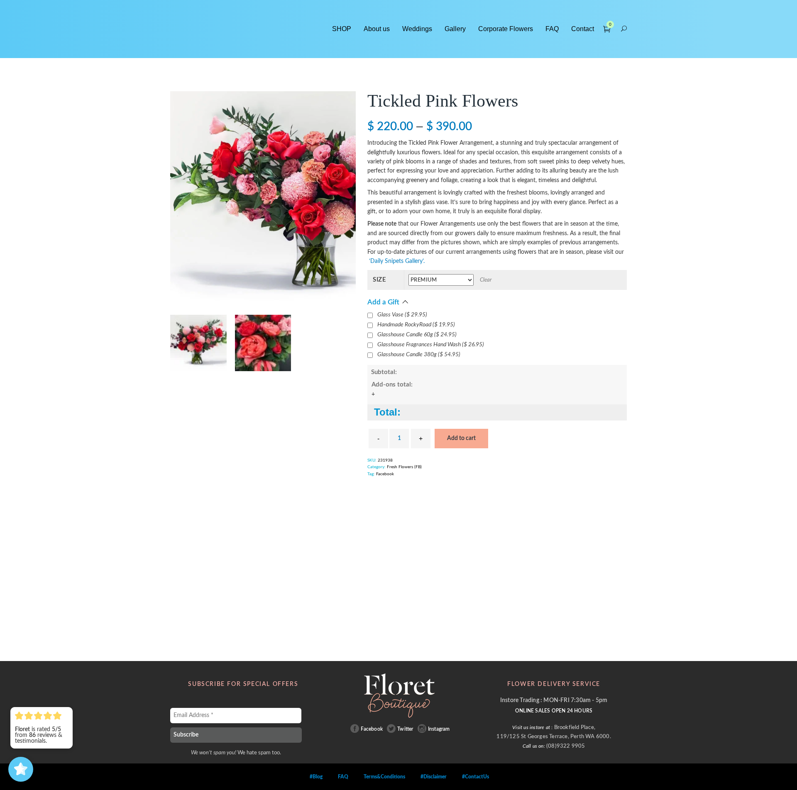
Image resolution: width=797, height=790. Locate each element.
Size (379, 280)
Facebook (385, 474)
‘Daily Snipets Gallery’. (396, 261)
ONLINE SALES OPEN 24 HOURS (553, 710)
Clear (485, 280)
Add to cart (461, 438)
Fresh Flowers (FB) (404, 467)
